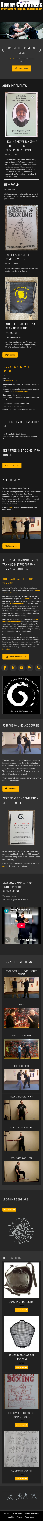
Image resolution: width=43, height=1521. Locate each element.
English (25, 2)
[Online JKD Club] (21, 1078)
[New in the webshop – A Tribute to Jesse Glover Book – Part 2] (21, 115)
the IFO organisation (20, 391)
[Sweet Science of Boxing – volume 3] (21, 227)
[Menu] (39, 16)
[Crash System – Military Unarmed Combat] (21, 984)
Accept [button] (19, 1517)
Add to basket (21, 1310)
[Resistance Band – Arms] (21, 1108)
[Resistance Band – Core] (21, 1139)
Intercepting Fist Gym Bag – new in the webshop (20, 328)
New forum (11, 185)
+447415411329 (11, 381)
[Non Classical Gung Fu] (21, 1047)
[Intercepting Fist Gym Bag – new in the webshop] (21, 298)
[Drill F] (21, 1016)
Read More (29, 1517)
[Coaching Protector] (21, 1288)
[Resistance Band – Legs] (21, 1170)
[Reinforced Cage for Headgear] (21, 1343)
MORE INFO (9, 1210)
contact (10, 507)
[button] (2, 50)
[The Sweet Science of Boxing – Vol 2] (21, 1401)
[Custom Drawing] (21, 1456)
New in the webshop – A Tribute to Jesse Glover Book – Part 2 (21, 146)
